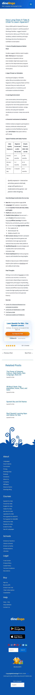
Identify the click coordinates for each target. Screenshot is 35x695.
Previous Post (7, 353)
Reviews (5, 474)
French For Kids (7, 504)
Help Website (7, 605)
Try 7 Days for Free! (17, 334)
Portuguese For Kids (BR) (10, 519)
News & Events (7, 487)
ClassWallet (6, 593)
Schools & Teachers (9, 541)
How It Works (7, 464)
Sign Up (5, 582)
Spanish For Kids (8, 501)
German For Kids (8, 511)
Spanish (21, 275)
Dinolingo (22, 263)
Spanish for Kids (10, 377)
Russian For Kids (8, 524)
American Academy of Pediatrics (15, 315)
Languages (6, 461)
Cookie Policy (7, 566)
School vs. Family (8, 546)
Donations (6, 477)
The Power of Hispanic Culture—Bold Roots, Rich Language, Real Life (15, 373)
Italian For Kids (7, 509)
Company (6, 482)
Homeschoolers (8, 549)
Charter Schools (8, 543)
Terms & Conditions (9, 568)
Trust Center (7, 561)
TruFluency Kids (10, 312)
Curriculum (6, 466)
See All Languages (8, 529)
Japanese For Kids (8, 514)
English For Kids (7, 506)
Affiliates (6, 484)
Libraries (5, 551)
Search (23, 650)
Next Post (29, 353)
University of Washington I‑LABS (15, 310)
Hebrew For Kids (8, 522)
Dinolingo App (7, 472)
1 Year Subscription (8, 590)
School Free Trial (8, 588)
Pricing (5, 469)
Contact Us (6, 607)
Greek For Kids (7, 527)
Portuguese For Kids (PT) (10, 516)
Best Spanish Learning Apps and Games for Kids (16, 414)
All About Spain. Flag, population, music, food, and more (16, 388)
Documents (6, 571)
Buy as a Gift (6, 585)
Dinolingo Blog (7, 489)
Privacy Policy (7, 563)
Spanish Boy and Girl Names (16, 402)
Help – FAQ (6, 602)
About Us (6, 479)
